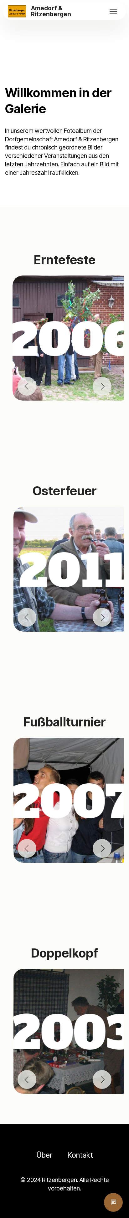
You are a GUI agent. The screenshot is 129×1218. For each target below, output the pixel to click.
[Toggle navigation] (113, 11)
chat (113, 1202)
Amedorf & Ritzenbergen (51, 11)
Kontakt (80, 1155)
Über (44, 1155)
